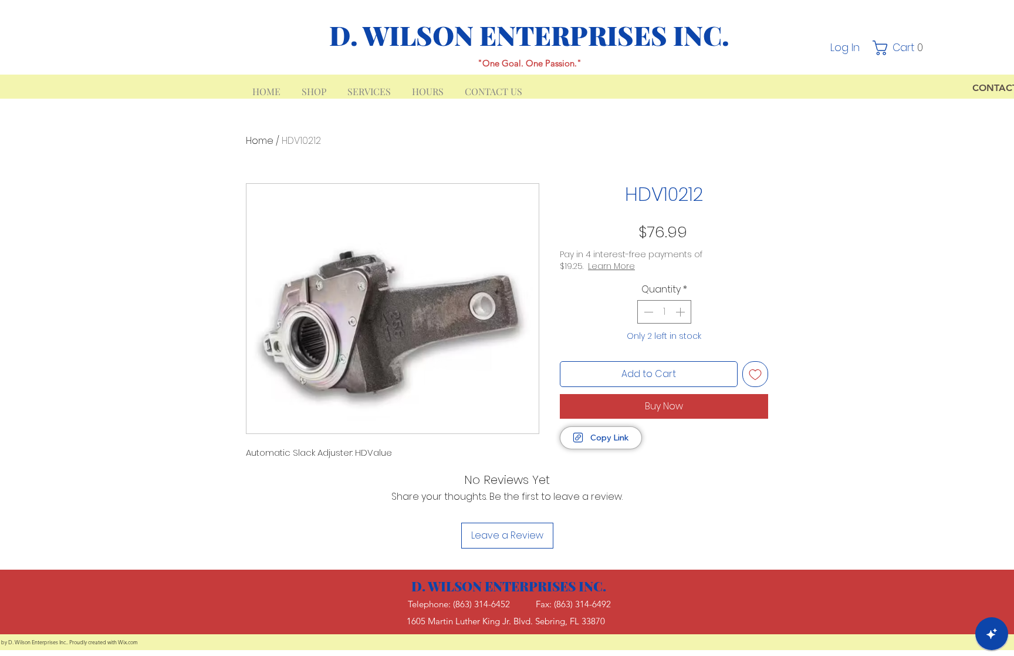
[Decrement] (647, 312)
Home (259, 140)
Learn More (611, 266)
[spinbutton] (664, 312)
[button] (901, 48)
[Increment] (681, 312)
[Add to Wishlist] (755, 374)
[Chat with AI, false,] (991, 633)
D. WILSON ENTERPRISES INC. (529, 34)
